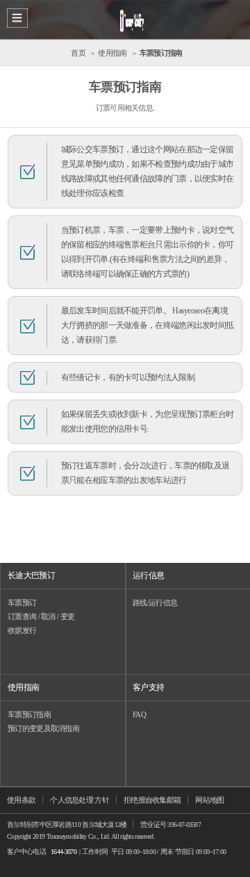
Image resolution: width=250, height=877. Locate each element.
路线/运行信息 (155, 602)
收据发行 (22, 630)
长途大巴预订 (31, 575)
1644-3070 (63, 851)
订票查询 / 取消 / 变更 (41, 616)
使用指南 (23, 687)
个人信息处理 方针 (79, 800)
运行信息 (148, 575)
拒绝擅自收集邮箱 (152, 800)
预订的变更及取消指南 (43, 728)
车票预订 (22, 602)
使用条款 (21, 800)
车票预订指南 (29, 714)
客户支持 (148, 687)
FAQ (139, 714)
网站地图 (209, 800)
